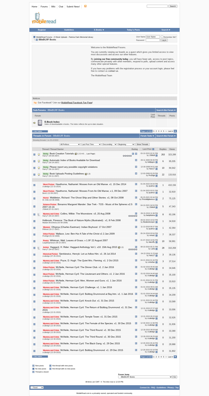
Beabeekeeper (149, 222)
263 (163, 154)
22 (163, 174)
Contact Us (145, 387)
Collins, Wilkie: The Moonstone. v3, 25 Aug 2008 (85, 213)
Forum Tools (146, 136)
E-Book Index (52, 122)
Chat (61, 6)
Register (42, 30)
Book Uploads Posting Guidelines (67, 173)
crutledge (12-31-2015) (51, 303)
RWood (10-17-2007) (50, 229)
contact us (113, 71)
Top (177, 387)
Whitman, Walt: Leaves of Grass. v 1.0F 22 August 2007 (79, 240)
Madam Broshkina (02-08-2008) (55, 223)
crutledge (151, 269)
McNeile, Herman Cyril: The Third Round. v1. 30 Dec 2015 (90, 330)
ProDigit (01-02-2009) (51, 236)
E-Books (98, 30)
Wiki (53, 6)
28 (163, 248)
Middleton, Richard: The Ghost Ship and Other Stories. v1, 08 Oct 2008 (87, 197)
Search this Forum (165, 110)
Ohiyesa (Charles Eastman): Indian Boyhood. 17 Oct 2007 (81, 227)
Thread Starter (57, 149)
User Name (140, 37)
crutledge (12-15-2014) (51, 186)
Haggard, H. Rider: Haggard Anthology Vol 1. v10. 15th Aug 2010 (83, 247)
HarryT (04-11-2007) (50, 176)
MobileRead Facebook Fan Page (76, 102)
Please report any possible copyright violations (73, 167)
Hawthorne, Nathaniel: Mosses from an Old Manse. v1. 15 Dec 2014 (91, 184)
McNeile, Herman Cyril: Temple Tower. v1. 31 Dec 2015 (88, 316)
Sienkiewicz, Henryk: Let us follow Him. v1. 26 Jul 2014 (87, 253)
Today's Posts (133, 30)
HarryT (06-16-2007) (50, 169)
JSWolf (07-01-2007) (50, 209)
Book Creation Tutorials (62, 153)
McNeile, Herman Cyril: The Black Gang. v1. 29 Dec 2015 (90, 343)
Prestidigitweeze (148, 199)
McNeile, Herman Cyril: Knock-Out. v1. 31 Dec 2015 (87, 300)
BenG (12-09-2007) (50, 193)
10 (163, 168)
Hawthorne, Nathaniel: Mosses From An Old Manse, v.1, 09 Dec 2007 (92, 191)
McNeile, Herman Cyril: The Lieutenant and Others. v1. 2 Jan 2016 (90, 274)
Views (172, 149)
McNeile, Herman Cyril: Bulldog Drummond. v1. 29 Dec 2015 (91, 350)
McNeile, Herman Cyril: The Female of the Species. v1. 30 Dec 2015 (95, 323)
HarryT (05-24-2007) (50, 162)
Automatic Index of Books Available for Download (74, 160)
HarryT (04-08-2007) (50, 156)
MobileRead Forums (44, 37)
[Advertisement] (61, 69)
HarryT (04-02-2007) (50, 249)
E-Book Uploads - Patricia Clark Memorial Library (73, 37)
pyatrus (152, 186)
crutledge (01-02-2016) (51, 269)
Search (164, 30)
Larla (153, 249)
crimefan (151, 262)
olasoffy (152, 242)
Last (170, 131)
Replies (163, 149)
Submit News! (73, 6)
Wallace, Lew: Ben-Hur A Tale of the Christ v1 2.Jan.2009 (85, 233)
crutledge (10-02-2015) (51, 263)
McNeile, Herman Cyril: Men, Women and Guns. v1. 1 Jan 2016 (89, 280)
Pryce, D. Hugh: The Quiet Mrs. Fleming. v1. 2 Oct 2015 (89, 260)
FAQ (153, 387)
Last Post (147, 149)
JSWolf (152, 155)
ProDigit (152, 175)
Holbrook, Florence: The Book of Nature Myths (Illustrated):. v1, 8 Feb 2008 (81, 220)
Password (140, 40)
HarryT (152, 169)
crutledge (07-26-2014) (51, 256)
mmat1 (152, 235)
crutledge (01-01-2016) (51, 283)
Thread (45, 149)
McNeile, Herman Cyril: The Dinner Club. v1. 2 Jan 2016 (85, 267)
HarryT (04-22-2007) (50, 216)
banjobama (150, 215)
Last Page (91, 154)
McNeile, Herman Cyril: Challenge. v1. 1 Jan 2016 (86, 287)
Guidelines (69, 30)
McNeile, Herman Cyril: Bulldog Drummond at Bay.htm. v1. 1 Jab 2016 (96, 294)
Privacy (171, 387)
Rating (135, 149)
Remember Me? (170, 37)
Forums (44, 6)
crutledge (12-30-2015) (51, 326)
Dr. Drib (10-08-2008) (50, 200)
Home (34, 6)
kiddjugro (151, 162)
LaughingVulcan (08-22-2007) (54, 243)
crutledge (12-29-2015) (51, 346)
